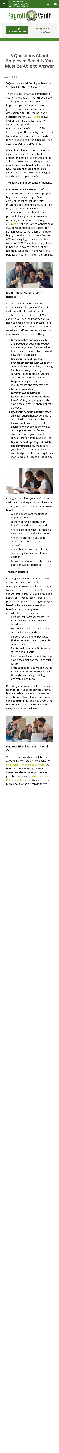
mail (55, 4)
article (16, 224)
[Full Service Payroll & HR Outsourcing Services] (29, 15)
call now (47, 4)
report (36, 116)
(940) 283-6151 (45, 28)
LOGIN (17, 29)
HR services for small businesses (25, 764)
